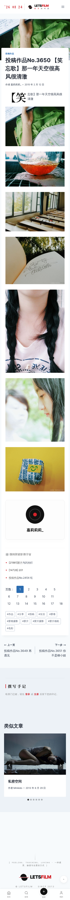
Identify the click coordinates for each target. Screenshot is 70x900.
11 (52, 596)
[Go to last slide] (9, 765)
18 (61, 603)
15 (35, 603)
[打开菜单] (63, 6)
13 (17, 603)
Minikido (17, 788)
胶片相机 (53, 621)
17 (52, 603)
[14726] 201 (16, 570)
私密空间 (15, 781)
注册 (36, 694)
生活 (42, 614)
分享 (21, 614)
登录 (27, 694)
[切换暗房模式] (63, 879)
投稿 (11, 577)
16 (43, 603)
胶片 (20, 562)
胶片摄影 (38, 621)
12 (9, 603)
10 (43, 596)
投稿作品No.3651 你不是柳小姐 (52, 650)
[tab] (28, 800)
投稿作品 (9, 53)
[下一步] (60, 765)
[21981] (13, 562)
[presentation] (35, 754)
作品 (16, 577)
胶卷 (52, 614)
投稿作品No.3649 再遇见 (18, 650)
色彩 (10, 628)
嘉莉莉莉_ (16, 84)
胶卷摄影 (12, 621)
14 (26, 603)
